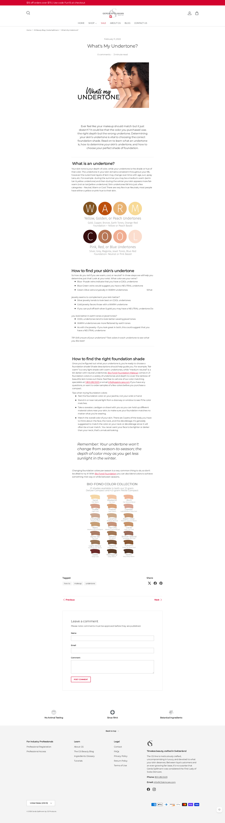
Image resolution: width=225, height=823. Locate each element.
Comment (75, 658)
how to (67, 583)
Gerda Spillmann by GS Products (44, 811)
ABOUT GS (115, 23)
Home (29, 30)
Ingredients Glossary (84, 756)
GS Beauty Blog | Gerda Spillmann (46, 30)
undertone (90, 583)
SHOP (91, 23)
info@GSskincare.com (165, 782)
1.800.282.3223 (92, 382)
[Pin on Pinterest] (161, 583)
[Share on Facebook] (155, 583)
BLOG (127, 23)
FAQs (116, 751)
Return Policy (120, 761)
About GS (79, 747)
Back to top (111, 731)
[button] (197, 13)
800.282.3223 (161, 777)
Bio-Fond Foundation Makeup (123, 373)
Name (73, 633)
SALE (103, 23)
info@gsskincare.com (119, 382)
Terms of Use (120, 765)
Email (73, 645)
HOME (81, 23)
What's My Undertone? (69, 30)
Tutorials (78, 761)
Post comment (81, 679)
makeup (78, 583)
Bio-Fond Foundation (105, 473)
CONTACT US (140, 23)
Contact (118, 747)
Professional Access (36, 751)
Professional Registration (39, 747)
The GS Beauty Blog (84, 751)
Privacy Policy (120, 756)
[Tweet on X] (149, 583)
